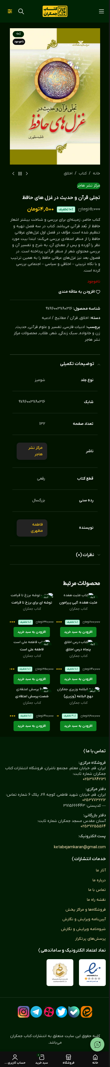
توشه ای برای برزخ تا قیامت (32, 602)
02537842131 (94, 779)
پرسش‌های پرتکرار (90, 938)
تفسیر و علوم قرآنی (44, 327)
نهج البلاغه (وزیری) (78, 696)
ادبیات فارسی (74, 327)
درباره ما (99, 880)
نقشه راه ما (96, 899)
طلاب (43, 333)
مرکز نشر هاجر (88, 185)
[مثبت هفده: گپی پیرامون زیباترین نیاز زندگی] (78, 595)
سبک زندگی (68, 333)
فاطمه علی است (32, 649)
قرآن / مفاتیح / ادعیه (60, 318)
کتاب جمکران (78, 609)
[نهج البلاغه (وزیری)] (78, 689)
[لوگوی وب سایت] (55, 11)
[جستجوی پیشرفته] (10, 11)
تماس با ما (97, 890)
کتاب (83, 173)
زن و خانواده (90, 333)
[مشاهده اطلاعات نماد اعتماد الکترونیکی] (92, 972)
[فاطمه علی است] (32, 642)
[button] (78, 632)
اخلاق (68, 173)
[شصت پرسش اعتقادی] (32, 689)
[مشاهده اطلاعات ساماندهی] (60, 972)
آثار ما (101, 870)
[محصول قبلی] (26, 173)
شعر (53, 333)
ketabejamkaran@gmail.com (80, 847)
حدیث (21, 327)
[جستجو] (21, 11)
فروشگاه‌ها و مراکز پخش (85, 909)
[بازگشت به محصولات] (20, 173)
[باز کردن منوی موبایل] (101, 11)
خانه (96, 173)
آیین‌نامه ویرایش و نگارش (84, 919)
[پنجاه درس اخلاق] (78, 642)
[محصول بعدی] (13, 173)
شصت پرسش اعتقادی (32, 696)
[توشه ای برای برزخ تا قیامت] (32, 595)
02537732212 (94, 800)
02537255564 (93, 826)
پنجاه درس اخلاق (78, 649)
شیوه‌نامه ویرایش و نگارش (83, 929)
